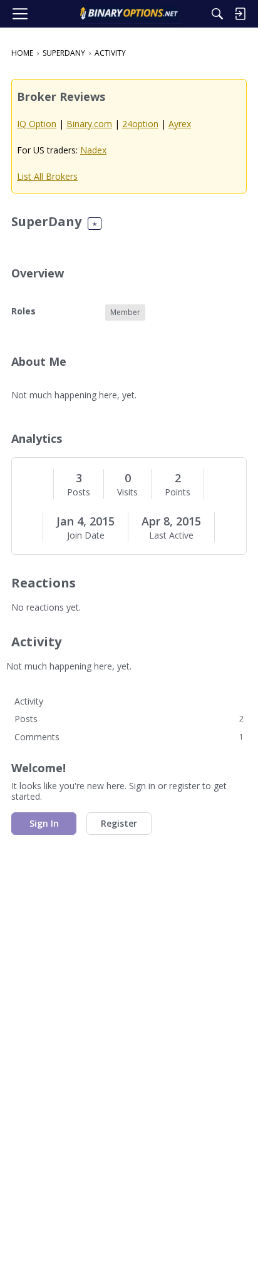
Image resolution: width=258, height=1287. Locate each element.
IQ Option (36, 124)
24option (140, 124)
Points (177, 492)
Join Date (86, 535)
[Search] (217, 14)
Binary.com (89, 124)
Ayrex (179, 124)
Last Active (171, 535)
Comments (129, 737)
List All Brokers (47, 176)
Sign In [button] (44, 823)
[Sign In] (240, 14)
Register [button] (119, 823)
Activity (28, 701)
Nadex (93, 150)
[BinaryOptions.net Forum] (129, 14)
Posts (78, 492)
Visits (127, 492)
